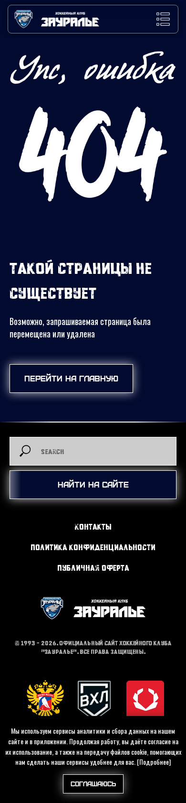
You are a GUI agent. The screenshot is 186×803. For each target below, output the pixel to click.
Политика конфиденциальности (93, 547)
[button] (163, 19)
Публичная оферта (93, 567)
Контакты (93, 526)
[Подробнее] (154, 762)
